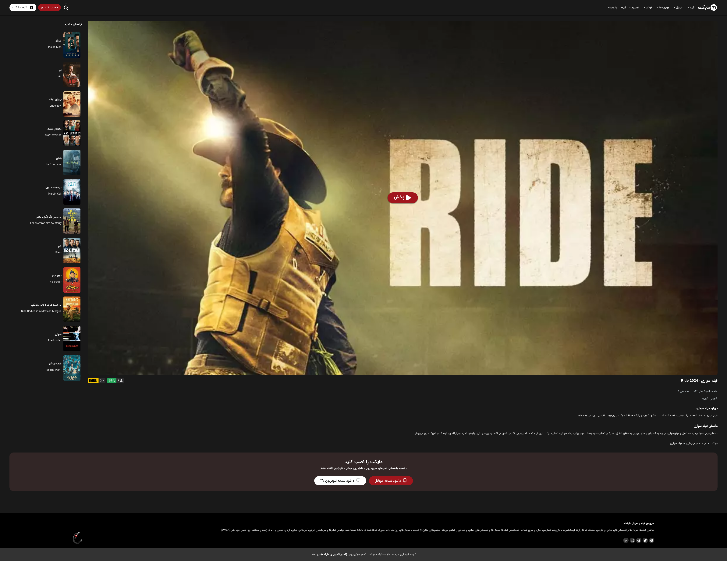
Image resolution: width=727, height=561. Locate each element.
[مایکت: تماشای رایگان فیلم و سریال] (708, 7)
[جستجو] (66, 7)
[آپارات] (651, 540)
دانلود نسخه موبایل (388, 480)
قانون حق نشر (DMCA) (233, 530)
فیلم (704, 443)
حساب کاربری (49, 7)
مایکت (714, 443)
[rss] (626, 540)
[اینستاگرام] (632, 540)
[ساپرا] (77, 538)
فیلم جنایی (692, 443)
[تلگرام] (638, 540)
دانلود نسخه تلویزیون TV (337, 480)
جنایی (713, 398)
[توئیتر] (645, 540)
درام (704, 398)
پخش (399, 197)
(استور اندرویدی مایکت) (334, 554)
